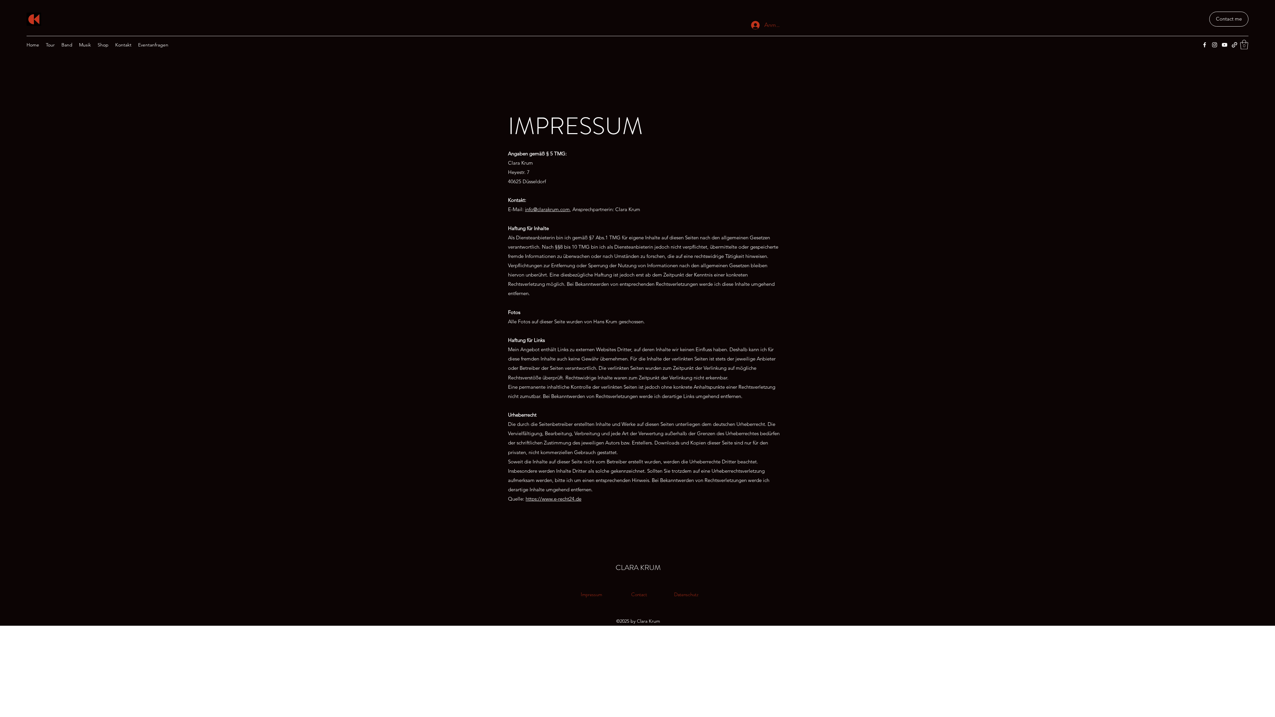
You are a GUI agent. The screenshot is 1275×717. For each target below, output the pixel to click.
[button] (1244, 44)
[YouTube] (1224, 44)
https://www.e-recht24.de (553, 499)
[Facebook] (1204, 44)
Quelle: (517, 499)
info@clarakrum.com (547, 209)
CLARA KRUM (638, 567)
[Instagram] (1214, 44)
